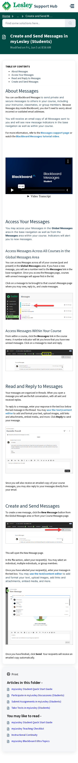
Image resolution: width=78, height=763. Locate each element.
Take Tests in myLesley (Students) (31, 707)
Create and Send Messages (25, 81)
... (18, 16)
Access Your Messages (23, 74)
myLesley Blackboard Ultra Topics (31, 741)
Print (15, 674)
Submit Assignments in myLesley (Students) (36, 701)
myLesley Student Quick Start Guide (32, 689)
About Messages (20, 71)
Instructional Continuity (24, 734)
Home (6, 16)
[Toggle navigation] (72, 6)
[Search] (70, 23)
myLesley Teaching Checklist (28, 728)
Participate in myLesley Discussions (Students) (38, 695)
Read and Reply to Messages (26, 78)
